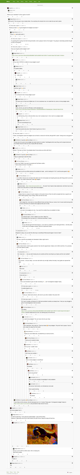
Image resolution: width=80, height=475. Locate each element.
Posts (18, 1)
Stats (18, 472)
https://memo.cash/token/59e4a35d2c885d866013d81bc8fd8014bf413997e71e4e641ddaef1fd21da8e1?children (38, 55)
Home (14, 1)
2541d (25, 59)
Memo (8, 1)
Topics (26, 1)
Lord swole (26, 316)
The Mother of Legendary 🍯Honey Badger (24, 140)
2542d (21, 32)
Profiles (30, 1)
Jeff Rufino (29, 351)
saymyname (29, 344)
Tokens (22, 1)
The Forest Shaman (20, 161)
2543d (19, 8)
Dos (22, 266)
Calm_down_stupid (16, 25)
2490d (31, 222)
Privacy (11, 472)
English (70, 472)
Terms (15, 472)
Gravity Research (30, 331)
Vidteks (17, 66)
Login (39, 1)
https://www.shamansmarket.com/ (34, 186)
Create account (40, 5)
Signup (35, 1)
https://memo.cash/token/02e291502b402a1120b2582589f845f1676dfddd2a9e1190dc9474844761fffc (39, 109)
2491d (36, 154)
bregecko (12, 8)
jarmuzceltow (20, 230)
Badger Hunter (12, 10)
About (8, 472)
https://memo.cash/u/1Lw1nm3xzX (22, 403)
